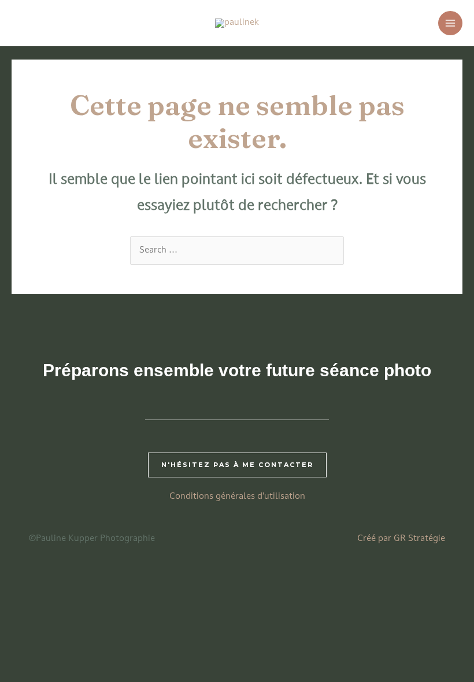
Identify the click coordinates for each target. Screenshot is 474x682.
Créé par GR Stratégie (401, 539)
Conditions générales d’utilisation (237, 496)
